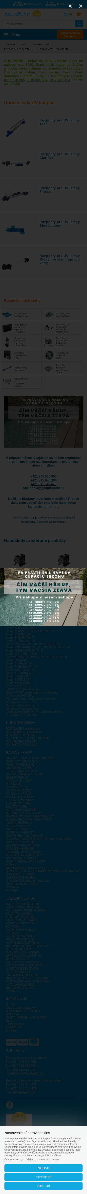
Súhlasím (43, 1168)
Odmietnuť (43, 1186)
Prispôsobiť (43, 1177)
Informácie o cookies (47, 1159)
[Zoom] (71, 6)
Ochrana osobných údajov (18, 1159)
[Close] (81, 6)
